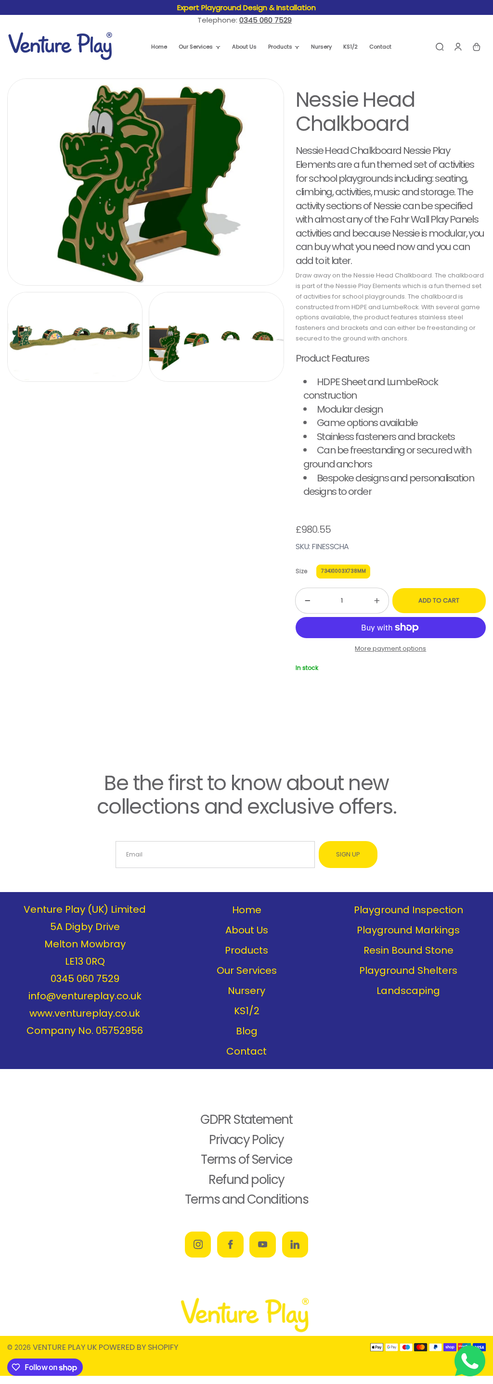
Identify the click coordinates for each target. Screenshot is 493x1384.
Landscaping (408, 990)
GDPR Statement (246, 1119)
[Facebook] (230, 1245)
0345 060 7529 (85, 978)
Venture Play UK (65, 1347)
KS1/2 (246, 1011)
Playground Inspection (408, 910)
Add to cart (438, 600)
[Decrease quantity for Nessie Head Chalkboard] (303, 600)
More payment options (390, 648)
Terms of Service (246, 1159)
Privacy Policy (246, 1139)
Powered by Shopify (138, 1347)
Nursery (246, 990)
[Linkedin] (295, 1245)
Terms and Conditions (246, 1199)
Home (246, 910)
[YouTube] (262, 1245)
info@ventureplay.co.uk (85, 996)
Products (246, 950)
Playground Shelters (408, 970)
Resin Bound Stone (408, 950)
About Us (246, 930)
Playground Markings (408, 930)
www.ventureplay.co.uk (84, 1013)
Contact (246, 1051)
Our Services (247, 970)
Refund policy (246, 1179)
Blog (247, 1031)
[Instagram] (198, 1245)
